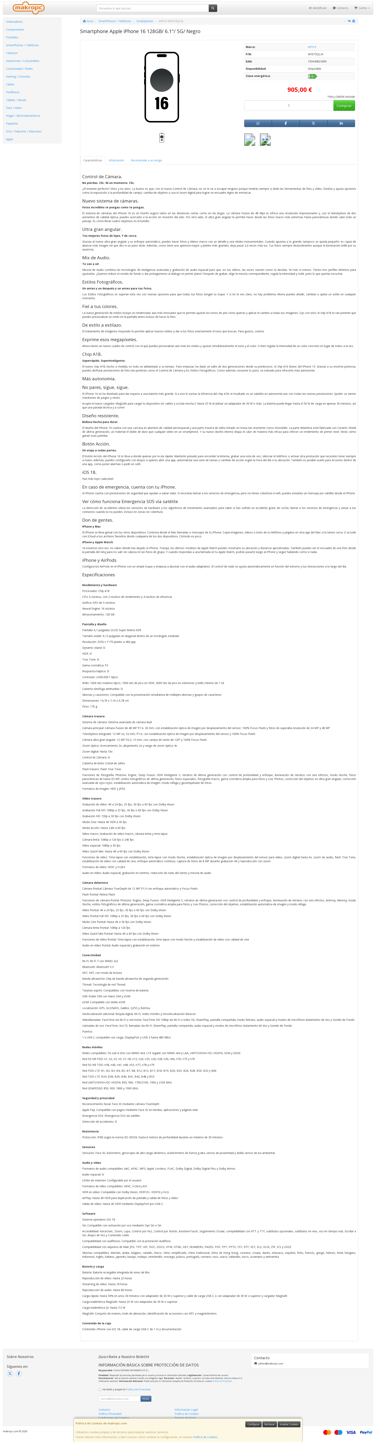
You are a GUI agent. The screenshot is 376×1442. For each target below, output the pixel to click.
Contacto (342, 8)
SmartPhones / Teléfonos (22, 45)
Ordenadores (14, 21)
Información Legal (186, 1409)
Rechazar (270, 1424)
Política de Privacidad (222, 1381)
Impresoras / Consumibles (22, 61)
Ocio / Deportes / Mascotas (24, 131)
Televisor (12, 53)
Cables (10, 84)
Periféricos (13, 92)
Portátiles (12, 37)
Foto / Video (14, 108)
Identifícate (319, 8)
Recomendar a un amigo (146, 160)
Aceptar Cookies (289, 1424)
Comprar (344, 105)
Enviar (146, 1398)
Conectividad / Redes (19, 68)
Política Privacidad (110, 1414)
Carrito (363, 8)
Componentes (15, 29)
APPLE (312, 47)
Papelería (12, 123)
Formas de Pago (185, 1418)
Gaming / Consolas (18, 76)
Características (92, 160)
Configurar (253, 1424)
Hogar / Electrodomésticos (23, 115)
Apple (9, 139)
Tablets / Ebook (16, 100)
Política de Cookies (205, 1437)
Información (116, 160)
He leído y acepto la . (127, 1389)
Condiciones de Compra (114, 1418)
